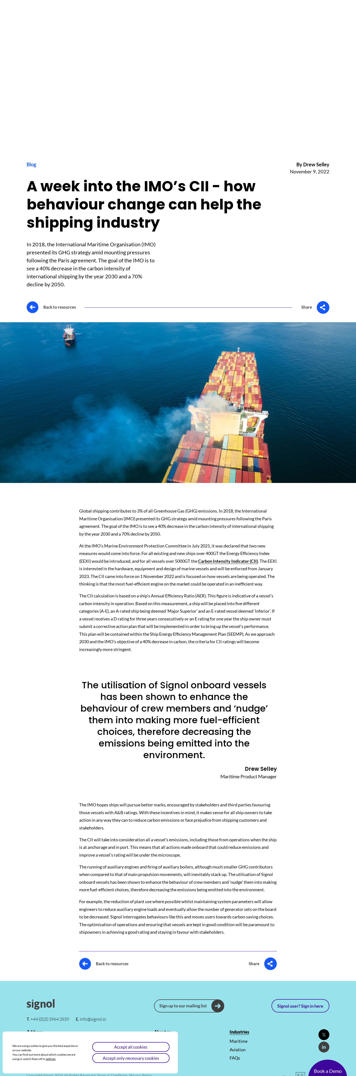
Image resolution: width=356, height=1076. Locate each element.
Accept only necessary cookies (131, 1058)
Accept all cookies (130, 1047)
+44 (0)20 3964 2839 (48, 1019)
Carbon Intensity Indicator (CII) (228, 561)
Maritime (239, 1041)
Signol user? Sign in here (300, 1006)
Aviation (238, 1049)
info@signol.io (91, 1019)
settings (50, 1059)
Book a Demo (328, 1071)
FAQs (235, 1057)
